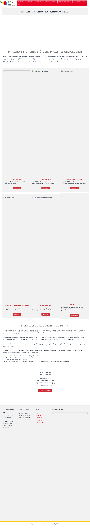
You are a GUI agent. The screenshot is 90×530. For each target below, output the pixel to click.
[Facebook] (84, 1)
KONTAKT (77, 2)
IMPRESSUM (39, 421)
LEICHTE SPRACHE (64, 2)
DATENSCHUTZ (40, 422)
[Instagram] (18, 4)
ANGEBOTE (38, 2)
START (21, 2)
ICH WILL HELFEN (50, 2)
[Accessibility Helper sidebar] (1, 1)
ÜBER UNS (29, 2)
